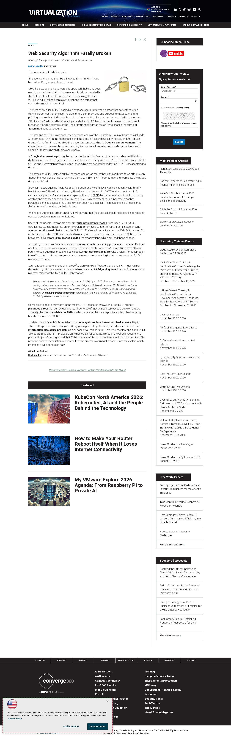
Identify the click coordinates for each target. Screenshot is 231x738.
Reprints (148, 660)
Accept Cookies (98, 726)
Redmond (151, 694)
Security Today (154, 698)
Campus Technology (108, 680)
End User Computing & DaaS (96, 25)
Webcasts (127, 16)
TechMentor (152, 703)
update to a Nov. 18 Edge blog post (94, 269)
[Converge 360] (56, 681)
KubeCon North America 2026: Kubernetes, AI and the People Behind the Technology (109, 402)
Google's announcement (120, 142)
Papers (114, 16)
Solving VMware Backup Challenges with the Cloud (87, 370)
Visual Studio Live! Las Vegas (176, 444)
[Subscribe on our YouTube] (170, 56)
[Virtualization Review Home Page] (55, 14)
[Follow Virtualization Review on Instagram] (189, 9)
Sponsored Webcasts (173, 560)
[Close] (107, 701)
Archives (83, 660)
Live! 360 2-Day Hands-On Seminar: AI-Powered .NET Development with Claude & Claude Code (181, 403)
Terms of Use (146, 730)
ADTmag (150, 671)
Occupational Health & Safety (163, 689)
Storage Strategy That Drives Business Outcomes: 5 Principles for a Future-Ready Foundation (180, 605)
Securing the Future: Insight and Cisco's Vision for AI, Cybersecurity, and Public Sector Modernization (180, 572)
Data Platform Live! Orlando (175, 373)
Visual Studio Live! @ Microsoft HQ (180, 457)
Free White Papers (171, 477)
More (194, 16)
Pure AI (99, 694)
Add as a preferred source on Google (160, 9)
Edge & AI (39, 25)
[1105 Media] (51, 692)
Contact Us (40, 660)
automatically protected (92, 223)
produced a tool (38, 308)
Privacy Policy (183, 108)
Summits (183, 16)
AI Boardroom (103, 671)
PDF (96, 195)
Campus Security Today (159, 676)
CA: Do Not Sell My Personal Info (171, 730)
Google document (42, 156)
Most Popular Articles (174, 160)
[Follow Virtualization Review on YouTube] (194, 9)
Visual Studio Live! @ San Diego (178, 249)
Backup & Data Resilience (195, 25)
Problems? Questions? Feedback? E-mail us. (126, 733)
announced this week (41, 230)
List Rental (169, 660)
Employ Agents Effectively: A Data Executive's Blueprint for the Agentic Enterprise (180, 489)
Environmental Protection (161, 680)
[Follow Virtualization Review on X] (180, 9)
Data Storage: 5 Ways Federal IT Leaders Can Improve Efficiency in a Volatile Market (180, 518)
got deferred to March (98, 251)
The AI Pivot (152, 707)
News (31, 46)
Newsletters (142, 16)
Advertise (158, 16)
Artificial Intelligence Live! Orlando (179, 327)
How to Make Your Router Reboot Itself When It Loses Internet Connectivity (106, 443)
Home (105, 16)
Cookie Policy (126, 730)
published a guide (69, 237)
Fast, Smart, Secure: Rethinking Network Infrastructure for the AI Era (179, 622)
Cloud (25, 25)
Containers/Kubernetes (62, 25)
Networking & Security (129, 25)
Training (171, 16)
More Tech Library (171, 544)
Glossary (191, 660)
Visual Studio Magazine (159, 712)
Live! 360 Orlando (169, 314)
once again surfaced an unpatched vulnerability (107, 322)
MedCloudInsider (105, 689)
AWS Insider (102, 676)
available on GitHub (63, 312)
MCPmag (150, 685)
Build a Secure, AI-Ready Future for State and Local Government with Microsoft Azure (180, 589)
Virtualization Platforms (162, 25)
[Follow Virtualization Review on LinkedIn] (175, 9)
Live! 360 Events (105, 685)
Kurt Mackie (37, 66)
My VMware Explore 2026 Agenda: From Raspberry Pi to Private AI (109, 485)
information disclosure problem (48, 329)
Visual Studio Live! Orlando (175, 386)
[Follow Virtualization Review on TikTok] (184, 9)
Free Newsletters (126, 660)
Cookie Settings (71, 726)
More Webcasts (169, 635)
